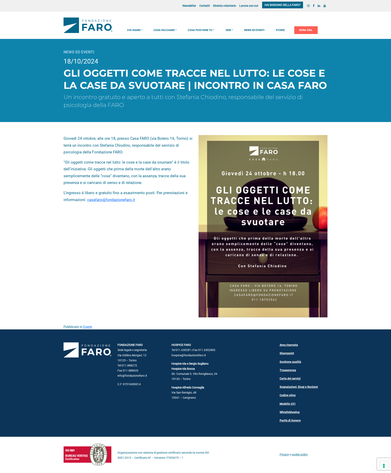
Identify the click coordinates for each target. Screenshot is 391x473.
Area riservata (289, 345)
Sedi (228, 30)
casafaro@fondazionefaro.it (111, 199)
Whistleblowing (290, 412)
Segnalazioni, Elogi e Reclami (299, 387)
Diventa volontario (224, 6)
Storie (280, 30)
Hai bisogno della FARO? (283, 5)
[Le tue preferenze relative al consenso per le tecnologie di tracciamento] (384, 466)
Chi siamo (134, 30)
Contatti (204, 6)
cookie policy (300, 454)
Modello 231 (288, 404)
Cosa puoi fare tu (200, 30)
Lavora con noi (248, 6)
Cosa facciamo (164, 30)
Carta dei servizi (290, 378)
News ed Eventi (254, 30)
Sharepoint (287, 353)
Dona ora (305, 30)
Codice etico (288, 395)
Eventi (87, 327)
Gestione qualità (290, 362)
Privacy (284, 454)
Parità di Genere (290, 420)
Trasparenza (288, 370)
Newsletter (189, 6)
